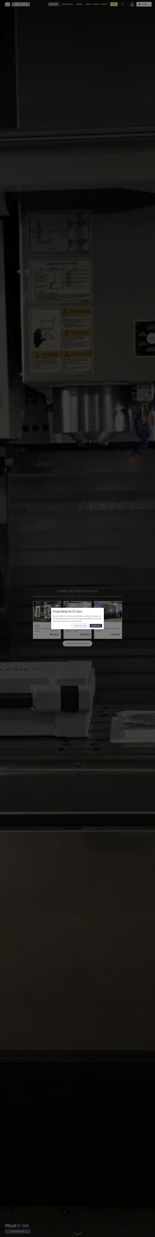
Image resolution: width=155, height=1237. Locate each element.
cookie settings (80, 626)
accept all (96, 626)
